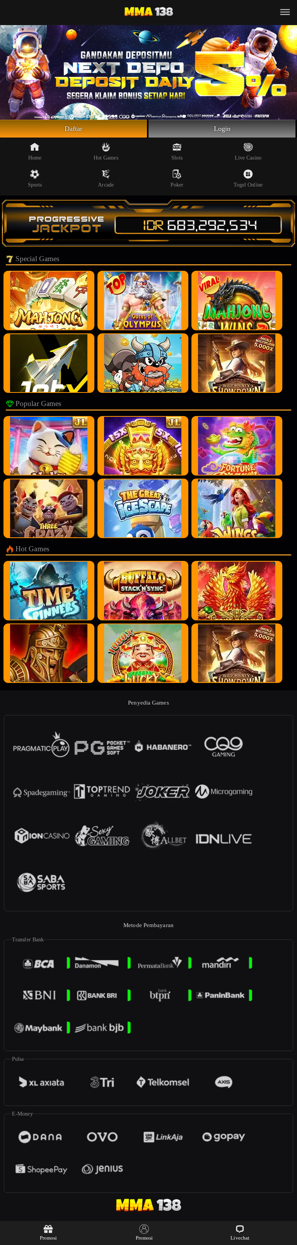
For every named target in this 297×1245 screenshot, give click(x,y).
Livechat (239, 1238)
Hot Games (106, 158)
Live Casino (248, 158)
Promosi (48, 1238)
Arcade (106, 185)
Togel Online (248, 185)
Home (34, 158)
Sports (35, 185)
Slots (177, 158)
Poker (177, 185)
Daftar (74, 128)
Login (222, 128)
